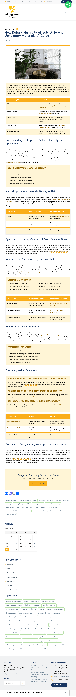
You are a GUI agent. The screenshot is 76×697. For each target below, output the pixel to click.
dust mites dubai (29, 625)
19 (25, 543)
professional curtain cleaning (33, 641)
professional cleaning (62, 216)
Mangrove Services (24, 89)
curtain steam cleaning (53, 504)
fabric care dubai (42, 625)
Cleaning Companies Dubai (22, 504)
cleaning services (38, 504)
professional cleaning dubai (48, 637)
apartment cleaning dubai (13, 601)
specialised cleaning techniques (51, 335)
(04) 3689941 (50, 2)
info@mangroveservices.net (12, 674)
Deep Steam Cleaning (13, 421)
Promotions (11, 581)
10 (16, 539)
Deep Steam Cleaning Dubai (25, 507)
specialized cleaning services (21, 458)
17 (16, 543)
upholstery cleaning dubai (57, 645)
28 (34, 546)
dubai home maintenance (13, 625)
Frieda (8, 40)
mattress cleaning (39, 633)
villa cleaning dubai (11, 649)
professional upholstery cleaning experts (32, 272)
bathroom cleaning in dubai (28, 500)
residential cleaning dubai (53, 641)
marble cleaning (25, 511)
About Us (10, 564)
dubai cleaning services (33, 621)
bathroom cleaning (11, 500)
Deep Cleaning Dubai (12, 617)
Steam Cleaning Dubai (57, 511)
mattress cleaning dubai (55, 633)
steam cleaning (25, 645)
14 (34, 539)
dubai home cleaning (49, 621)
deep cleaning (10, 507)
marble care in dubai (12, 511)
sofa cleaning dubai (12, 645)
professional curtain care (13, 641)
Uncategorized (12, 590)
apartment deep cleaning (31, 601)
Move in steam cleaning (40, 511)
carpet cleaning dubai (12, 609)
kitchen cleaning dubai (53, 629)
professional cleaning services (58, 251)
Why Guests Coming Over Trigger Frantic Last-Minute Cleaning (39, 675)
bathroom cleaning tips (46, 500)
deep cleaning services (28, 617)
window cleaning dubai (40, 649)
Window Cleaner (11, 514)
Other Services (12, 577)
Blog (8, 569)
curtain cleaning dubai (26, 613)
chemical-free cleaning (29, 609)
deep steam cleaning (45, 114)
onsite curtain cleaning (30, 637)
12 (25, 539)
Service (9, 586)
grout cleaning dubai (56, 625)
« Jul (6, 555)
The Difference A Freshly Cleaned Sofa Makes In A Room (39, 668)
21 (34, 543)
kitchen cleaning (53, 507)
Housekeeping (40, 507)
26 (25, 546)
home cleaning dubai (12, 629)
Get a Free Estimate (59, 685)
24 (16, 546)
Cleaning (8, 504)
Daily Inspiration (12, 573)
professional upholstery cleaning (32, 397)
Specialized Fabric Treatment (16, 428)
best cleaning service (62, 500)
